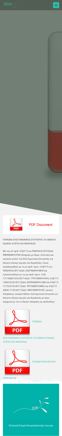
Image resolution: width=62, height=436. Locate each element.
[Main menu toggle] (56, 5)
